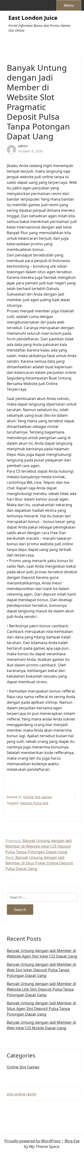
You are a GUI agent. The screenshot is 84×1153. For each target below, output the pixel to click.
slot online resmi (21, 1094)
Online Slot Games (37, 797)
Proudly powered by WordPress (32, 1140)
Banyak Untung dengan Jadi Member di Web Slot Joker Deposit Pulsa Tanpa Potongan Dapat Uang (41, 970)
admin (23, 146)
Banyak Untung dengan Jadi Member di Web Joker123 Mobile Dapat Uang (41, 1025)
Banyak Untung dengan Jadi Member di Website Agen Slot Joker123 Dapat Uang (42, 953)
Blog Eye (72, 1140)
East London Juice (32, 17)
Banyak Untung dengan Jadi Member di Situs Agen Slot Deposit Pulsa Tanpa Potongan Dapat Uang (41, 1008)
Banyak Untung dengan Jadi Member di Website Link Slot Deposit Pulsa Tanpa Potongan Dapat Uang (41, 989)
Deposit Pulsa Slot (34, 803)
